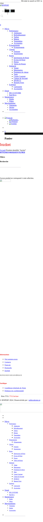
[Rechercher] (2, 22)
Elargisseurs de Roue (19, 453)
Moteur (16, 433)
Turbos (16, 430)
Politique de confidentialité (14, 391)
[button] (6, 9)
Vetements (12, 506)
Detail (7, 490)
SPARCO (16, 479)
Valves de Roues (18, 460)
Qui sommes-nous (11, 359)
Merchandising (10, 504)
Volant (15, 465)
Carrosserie (17, 486)
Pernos (16, 458)
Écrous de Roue (18, 456)
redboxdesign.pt (34, 400)
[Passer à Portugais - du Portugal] (12, 10)
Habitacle (11, 463)
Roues (11, 451)
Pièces (7, 421)
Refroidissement (18, 428)
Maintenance (9, 497)
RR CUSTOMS (13, 492)
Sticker (11, 508)
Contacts (8, 362)
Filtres (11, 501)
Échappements (13, 440)
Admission (17, 426)
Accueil (3, 150)
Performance (12, 424)
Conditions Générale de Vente (15, 388)
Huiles (11, 499)
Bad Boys (12, 495)
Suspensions (17, 449)
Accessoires (17, 437)
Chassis (11, 444)
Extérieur (11, 483)
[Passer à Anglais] (12, 11)
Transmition (17, 435)
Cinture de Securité (19, 476)
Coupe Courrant (18, 474)
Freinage (16, 447)
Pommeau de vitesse (19, 470)
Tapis (15, 472)
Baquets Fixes (17, 481)
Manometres (17, 467)
